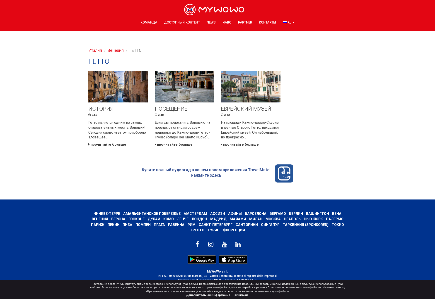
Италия (95, 50)
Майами (238, 219)
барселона (255, 213)
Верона (118, 219)
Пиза (127, 225)
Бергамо (278, 213)
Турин (214, 230)
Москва (273, 219)
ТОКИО (338, 225)
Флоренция (234, 230)
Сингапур (270, 225)
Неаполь (292, 219)
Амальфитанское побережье (152, 213)
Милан (255, 219)
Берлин (296, 213)
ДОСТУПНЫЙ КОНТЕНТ (182, 22)
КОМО (168, 219)
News (211, 22)
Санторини (247, 225)
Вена (336, 213)
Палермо (334, 219)
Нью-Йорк (313, 219)
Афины (235, 213)
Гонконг (136, 219)
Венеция (116, 50)
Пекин (113, 225)
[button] (288, 22)
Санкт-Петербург (215, 225)
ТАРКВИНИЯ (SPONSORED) (306, 225)
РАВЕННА (176, 225)
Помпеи (143, 225)
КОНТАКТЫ (267, 22)
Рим (192, 225)
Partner (245, 22)
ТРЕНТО (197, 230)
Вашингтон (317, 213)
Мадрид (218, 219)
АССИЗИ (217, 213)
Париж (97, 225)
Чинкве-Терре (107, 213)
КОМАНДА (148, 22)
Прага (159, 225)
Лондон (199, 219)
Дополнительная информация (208, 295)
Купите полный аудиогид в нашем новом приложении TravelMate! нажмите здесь (206, 172)
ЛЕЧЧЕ (182, 219)
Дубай (154, 219)
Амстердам (195, 213)
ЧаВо (226, 22)
